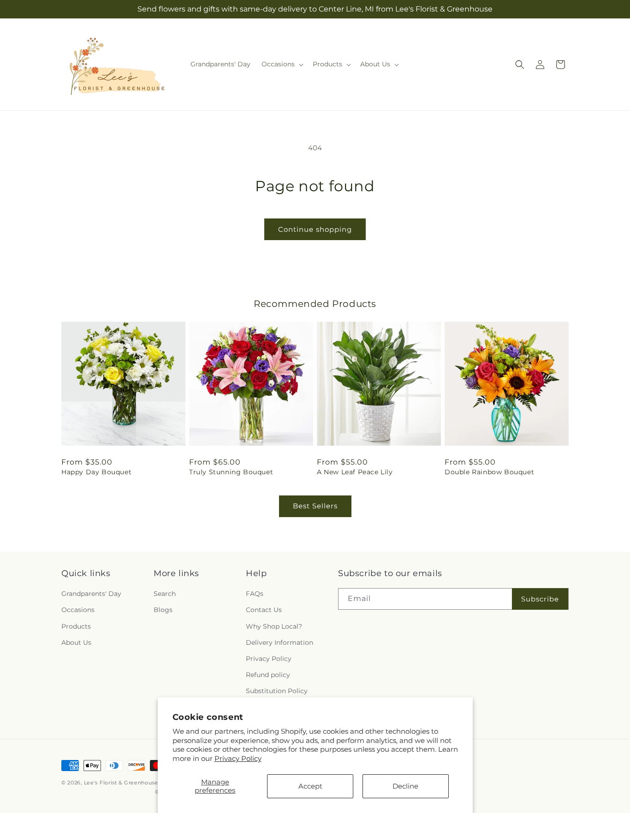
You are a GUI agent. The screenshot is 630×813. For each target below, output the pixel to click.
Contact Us (264, 610)
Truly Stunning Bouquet (231, 472)
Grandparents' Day (91, 593)
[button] (281, 64)
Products (76, 626)
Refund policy (268, 675)
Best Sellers (315, 505)
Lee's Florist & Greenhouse (121, 782)
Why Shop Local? (274, 626)
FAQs (254, 593)
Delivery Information (279, 642)
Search (165, 593)
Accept (310, 786)
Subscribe (540, 599)
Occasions (78, 610)
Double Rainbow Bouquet (489, 472)
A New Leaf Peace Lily (355, 472)
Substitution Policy (277, 691)
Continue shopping (315, 229)
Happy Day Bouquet (96, 472)
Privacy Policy (238, 758)
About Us (76, 642)
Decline (405, 786)
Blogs (163, 610)
